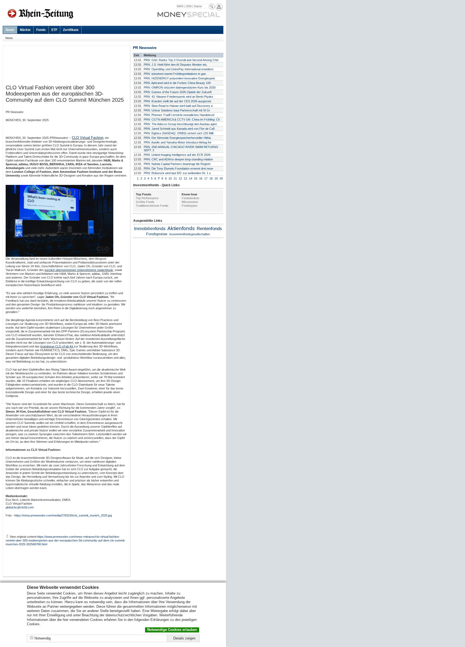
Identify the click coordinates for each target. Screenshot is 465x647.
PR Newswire (145, 47)
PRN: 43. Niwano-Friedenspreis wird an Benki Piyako (178, 96)
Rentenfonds (209, 228)
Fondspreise (156, 234)
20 (221, 178)
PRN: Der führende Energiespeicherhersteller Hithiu (177, 137)
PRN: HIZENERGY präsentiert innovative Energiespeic (179, 78)
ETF (54, 30)
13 (185, 178)
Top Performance (147, 198)
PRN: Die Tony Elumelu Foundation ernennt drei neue (178, 168)
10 (170, 178)
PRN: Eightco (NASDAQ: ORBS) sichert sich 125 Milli (178, 133)
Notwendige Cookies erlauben (172, 630)
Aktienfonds (181, 228)
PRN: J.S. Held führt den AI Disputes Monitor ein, (175, 64)
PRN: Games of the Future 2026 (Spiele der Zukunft (178, 92)
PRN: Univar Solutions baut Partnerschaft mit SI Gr (177, 110)
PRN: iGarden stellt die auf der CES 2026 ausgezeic (178, 101)
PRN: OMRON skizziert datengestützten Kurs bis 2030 (180, 87)
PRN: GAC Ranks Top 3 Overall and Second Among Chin (181, 60)
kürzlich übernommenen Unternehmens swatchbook (79, 270)
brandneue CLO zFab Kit (57, 346)
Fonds (41, 30)
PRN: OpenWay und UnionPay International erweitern (178, 69)
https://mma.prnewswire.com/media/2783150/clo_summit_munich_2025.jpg (63, 515)
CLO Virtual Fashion (87, 138)
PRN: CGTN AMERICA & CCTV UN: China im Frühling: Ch (182, 119)
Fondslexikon (190, 198)
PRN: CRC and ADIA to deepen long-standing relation (178, 159)
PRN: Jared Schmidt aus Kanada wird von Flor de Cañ (179, 128)
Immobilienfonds (149, 228)
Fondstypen (189, 205)
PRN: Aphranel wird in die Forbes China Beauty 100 (177, 83)
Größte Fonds (145, 201)
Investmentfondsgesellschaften (189, 234)
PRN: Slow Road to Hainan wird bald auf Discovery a (178, 105)
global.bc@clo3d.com (20, 507)
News (10, 30)
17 (205, 178)
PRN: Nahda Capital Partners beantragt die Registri (177, 164)
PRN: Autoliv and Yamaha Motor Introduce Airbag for (178, 142)
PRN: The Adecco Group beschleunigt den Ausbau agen (180, 124)
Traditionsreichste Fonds (152, 205)
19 (216, 178)
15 (195, 178)
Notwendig (42, 638)
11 (175, 178)
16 (200, 178)
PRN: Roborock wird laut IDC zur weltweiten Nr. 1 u (177, 173)
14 (190, 178)
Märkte (25, 30)
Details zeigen (184, 638)
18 (211, 178)
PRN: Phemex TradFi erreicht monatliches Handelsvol (179, 115)
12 (180, 178)
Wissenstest (190, 201)
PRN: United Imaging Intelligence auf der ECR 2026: (177, 154)
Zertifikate (71, 30)
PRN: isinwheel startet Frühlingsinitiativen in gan (175, 73)
